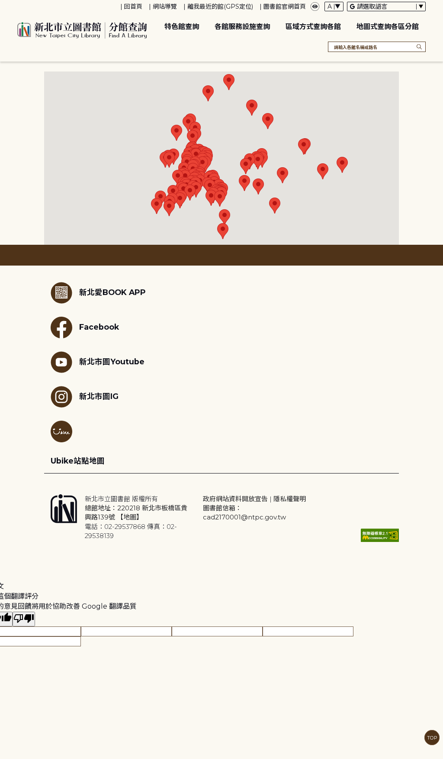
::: (4, 6)
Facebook (99, 326)
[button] (176, 132)
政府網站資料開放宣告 (235, 499)
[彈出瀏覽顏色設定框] (315, 6)
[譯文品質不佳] (24, 619)
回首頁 (133, 6)
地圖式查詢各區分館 (387, 27)
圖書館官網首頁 (284, 6)
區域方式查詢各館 (313, 27)
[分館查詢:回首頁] (82, 29)
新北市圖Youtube (111, 361)
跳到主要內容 (21, 6)
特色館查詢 (181, 27)
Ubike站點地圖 (78, 460)
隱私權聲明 (289, 499)
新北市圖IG (99, 396)
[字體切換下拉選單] (334, 6)
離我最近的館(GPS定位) (220, 6)
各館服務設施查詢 (242, 27)
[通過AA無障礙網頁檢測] (380, 535)
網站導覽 (165, 6)
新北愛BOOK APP (112, 292)
